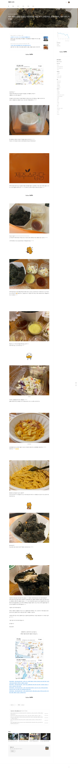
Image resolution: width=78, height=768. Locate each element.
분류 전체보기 (59, 59)
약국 (57, 106)
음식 (18, 6)
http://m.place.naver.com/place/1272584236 (19, 43)
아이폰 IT (58, 109)
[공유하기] (13, 705)
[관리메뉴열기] (76, 383)
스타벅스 (58, 93)
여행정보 (58, 71)
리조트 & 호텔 (59, 76)
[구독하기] (76, 385)
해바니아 (11, 2)
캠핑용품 (58, 85)
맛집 (57, 65)
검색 (66, 2)
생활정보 (58, 88)
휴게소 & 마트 (59, 77)
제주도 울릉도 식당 (18, 710)
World (58, 114)
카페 (57, 69)
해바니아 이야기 (59, 61)
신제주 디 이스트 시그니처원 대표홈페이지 (20, 37)
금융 (57, 100)
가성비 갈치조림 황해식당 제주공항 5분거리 (21, 45)
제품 (57, 99)
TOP (69, 767)
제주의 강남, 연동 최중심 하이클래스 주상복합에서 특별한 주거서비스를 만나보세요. (25, 39)
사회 (57, 112)
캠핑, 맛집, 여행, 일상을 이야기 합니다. (16, 748)
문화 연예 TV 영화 (59, 108)
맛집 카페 (12, 710)
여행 (28, 6)
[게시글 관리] (15, 705)
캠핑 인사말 (59, 81)
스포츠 (58, 103)
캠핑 (13, 6)
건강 (57, 111)
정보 (33, 6)
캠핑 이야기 (59, 82)
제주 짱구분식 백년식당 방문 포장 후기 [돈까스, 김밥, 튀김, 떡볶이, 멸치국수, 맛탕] (25, 715)
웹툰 (57, 105)
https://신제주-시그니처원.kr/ (16, 35)
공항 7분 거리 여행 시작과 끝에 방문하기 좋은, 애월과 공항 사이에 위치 (25, 47)
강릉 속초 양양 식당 (60, 66)
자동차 (58, 102)
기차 (57, 74)
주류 (23, 6)
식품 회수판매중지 (59, 96)
